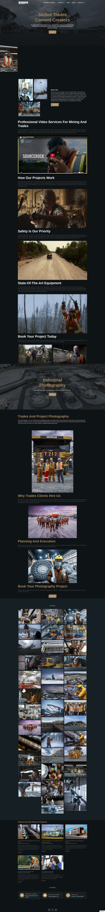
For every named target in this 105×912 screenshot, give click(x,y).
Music (68, 2)
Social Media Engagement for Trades (26, 871)
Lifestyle (60, 2)
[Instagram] (52, 909)
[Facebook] (49, 909)
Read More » (20, 852)
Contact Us (81, 2)
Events (74, 2)
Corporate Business (49, 2)
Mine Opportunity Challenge (48, 871)
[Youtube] (55, 909)
